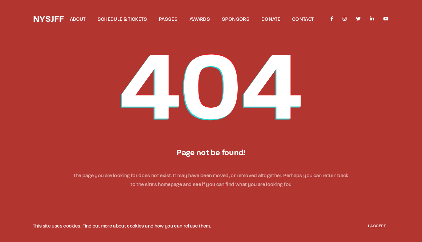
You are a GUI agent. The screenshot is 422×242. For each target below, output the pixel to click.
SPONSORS (236, 19)
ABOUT (78, 19)
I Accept (377, 226)
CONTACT (303, 19)
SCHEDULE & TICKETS (122, 19)
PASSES (168, 19)
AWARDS (200, 19)
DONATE (270, 19)
